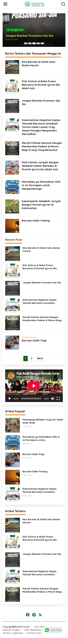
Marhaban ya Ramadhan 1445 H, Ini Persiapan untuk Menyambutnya (41, 185)
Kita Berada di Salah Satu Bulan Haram (38, 63)
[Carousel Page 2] (30, 43)
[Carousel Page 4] (38, 43)
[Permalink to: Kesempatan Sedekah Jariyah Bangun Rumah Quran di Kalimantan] (12, 206)
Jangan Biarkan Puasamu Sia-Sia (29, 35)
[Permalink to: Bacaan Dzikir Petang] (12, 225)
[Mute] (52, 398)
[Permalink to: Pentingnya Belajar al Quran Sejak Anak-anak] (12, 425)
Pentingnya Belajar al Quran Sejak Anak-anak (42, 421)
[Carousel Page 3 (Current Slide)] (34, 43)
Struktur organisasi (13, 633)
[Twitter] (34, 614)
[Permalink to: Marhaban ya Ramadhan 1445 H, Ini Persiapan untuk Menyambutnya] (12, 186)
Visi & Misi (39, 626)
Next (40, 358)
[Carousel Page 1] (25, 43)
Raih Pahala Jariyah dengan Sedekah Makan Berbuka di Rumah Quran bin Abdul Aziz (40, 166)
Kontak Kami (34, 633)
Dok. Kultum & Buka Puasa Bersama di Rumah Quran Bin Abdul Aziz (41, 85)
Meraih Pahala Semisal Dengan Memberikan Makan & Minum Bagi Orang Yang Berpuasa (42, 146)
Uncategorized (15, 29)
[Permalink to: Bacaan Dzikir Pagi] (12, 342)
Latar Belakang (32, 629)
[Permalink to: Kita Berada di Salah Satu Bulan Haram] (12, 67)
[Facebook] (27, 614)
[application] (34, 386)
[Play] (10, 398)
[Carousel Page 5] (42, 43)
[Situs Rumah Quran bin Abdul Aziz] (34, 3)
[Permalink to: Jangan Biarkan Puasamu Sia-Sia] (12, 105)
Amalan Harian (29, 337)
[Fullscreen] (58, 398)
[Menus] (5, 4)
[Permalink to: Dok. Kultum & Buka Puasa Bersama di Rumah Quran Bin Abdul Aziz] (12, 86)
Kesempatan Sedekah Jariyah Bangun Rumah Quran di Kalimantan (41, 204)
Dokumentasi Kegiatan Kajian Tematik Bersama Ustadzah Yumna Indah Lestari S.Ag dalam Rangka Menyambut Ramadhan (41, 127)
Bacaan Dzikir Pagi (34, 340)
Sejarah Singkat (11, 629)
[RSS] (40, 614)
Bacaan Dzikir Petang (36, 220)
